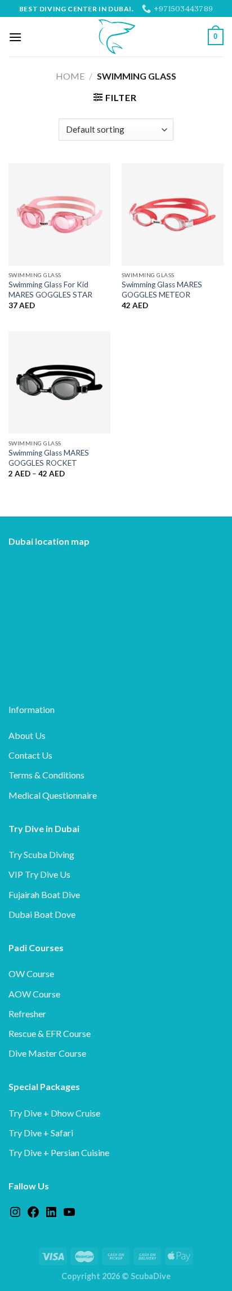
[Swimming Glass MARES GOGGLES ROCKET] (59, 382)
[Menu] (15, 37)
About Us (27, 735)
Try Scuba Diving (41, 854)
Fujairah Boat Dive (44, 894)
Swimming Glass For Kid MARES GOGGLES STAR (50, 289)
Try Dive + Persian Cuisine (58, 1152)
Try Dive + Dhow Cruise (54, 1113)
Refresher (27, 1013)
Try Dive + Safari (40, 1132)
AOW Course (34, 993)
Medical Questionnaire (52, 795)
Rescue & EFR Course (49, 1033)
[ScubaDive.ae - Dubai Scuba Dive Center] (116, 36)
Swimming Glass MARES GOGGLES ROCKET (48, 457)
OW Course (31, 973)
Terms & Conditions (46, 774)
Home (70, 76)
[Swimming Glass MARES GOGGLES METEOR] (173, 214)
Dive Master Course (47, 1053)
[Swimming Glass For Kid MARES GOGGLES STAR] (59, 214)
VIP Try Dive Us (39, 874)
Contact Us (30, 755)
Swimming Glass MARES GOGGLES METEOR (162, 289)
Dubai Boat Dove (41, 914)
